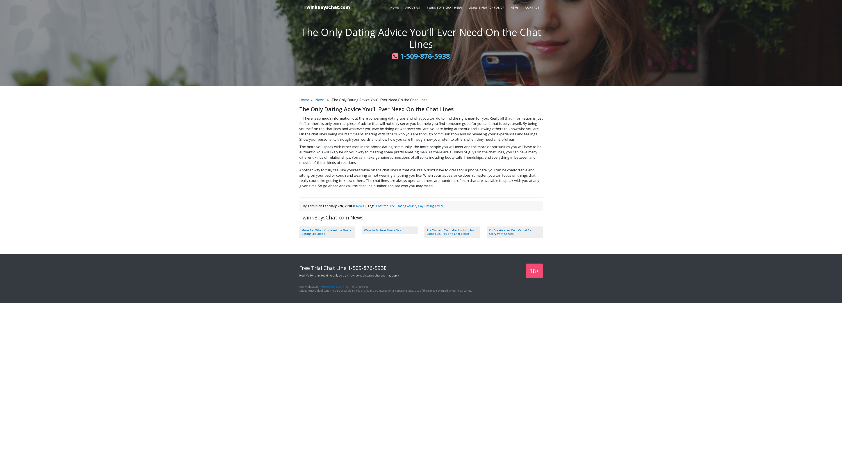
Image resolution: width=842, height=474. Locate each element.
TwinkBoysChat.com (327, 7)
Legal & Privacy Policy (486, 7)
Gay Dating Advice (431, 206)
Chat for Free (385, 206)
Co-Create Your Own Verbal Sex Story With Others (511, 232)
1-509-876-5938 (424, 56)
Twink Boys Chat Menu (444, 7)
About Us (412, 7)
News (515, 7)
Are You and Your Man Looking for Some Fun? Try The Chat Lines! (450, 232)
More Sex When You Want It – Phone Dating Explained (326, 232)
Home (395, 7)
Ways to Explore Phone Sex (382, 230)
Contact (532, 7)
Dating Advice (406, 206)
